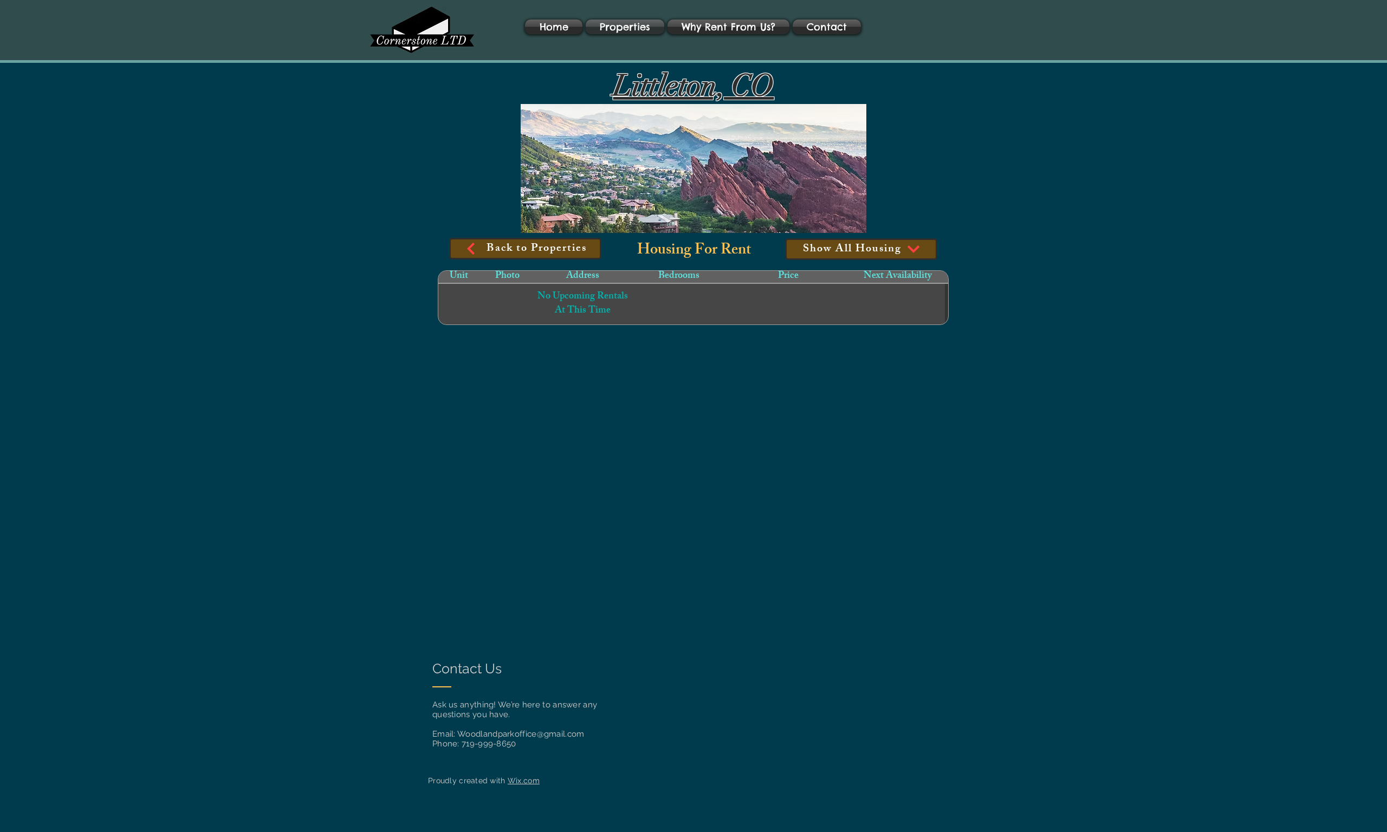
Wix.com (524, 780)
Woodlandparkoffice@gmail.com (520, 734)
